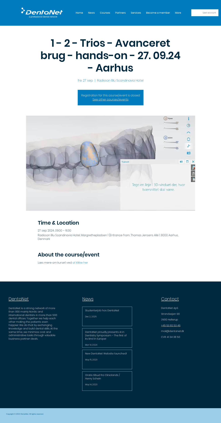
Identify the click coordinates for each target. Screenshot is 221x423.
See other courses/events (110, 100)
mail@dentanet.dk (172, 331)
